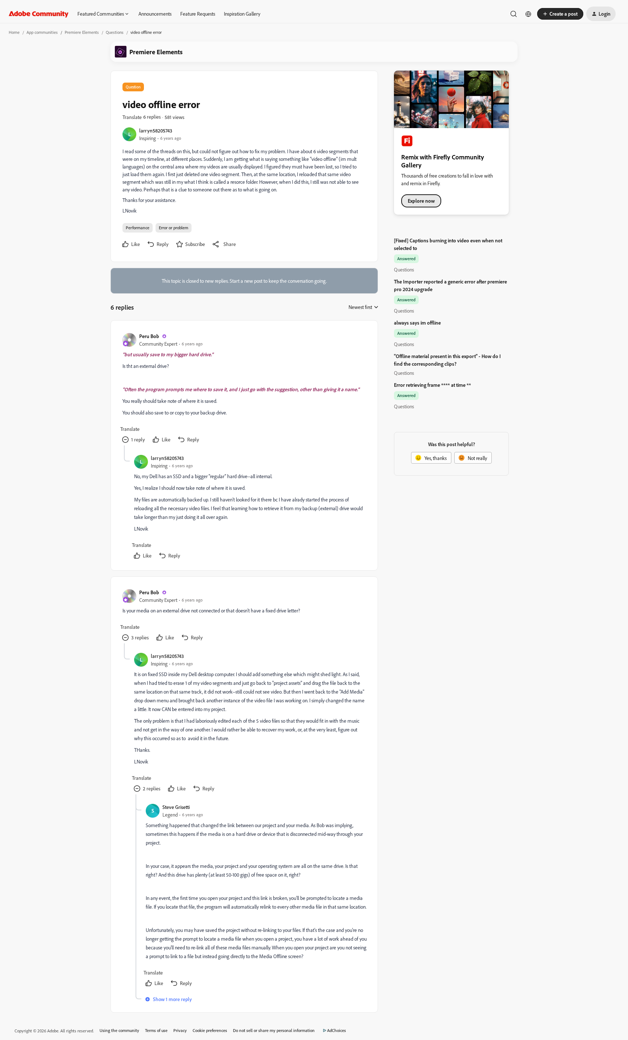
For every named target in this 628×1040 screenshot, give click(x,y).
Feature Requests (197, 14)
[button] (560, 14)
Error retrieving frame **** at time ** (432, 385)
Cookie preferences (210, 1030)
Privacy (180, 1030)
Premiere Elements (82, 32)
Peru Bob (149, 336)
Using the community (119, 1030)
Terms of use (156, 1030)
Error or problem (173, 227)
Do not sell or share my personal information (274, 1030)
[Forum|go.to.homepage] (39, 14)
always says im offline (417, 322)
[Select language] (528, 14)
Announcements (155, 14)
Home (14, 32)
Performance (137, 227)
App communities (42, 32)
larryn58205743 (155, 130)
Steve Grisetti (176, 807)
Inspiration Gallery (242, 14)
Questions (115, 32)
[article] (244, 388)
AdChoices (336, 1030)
